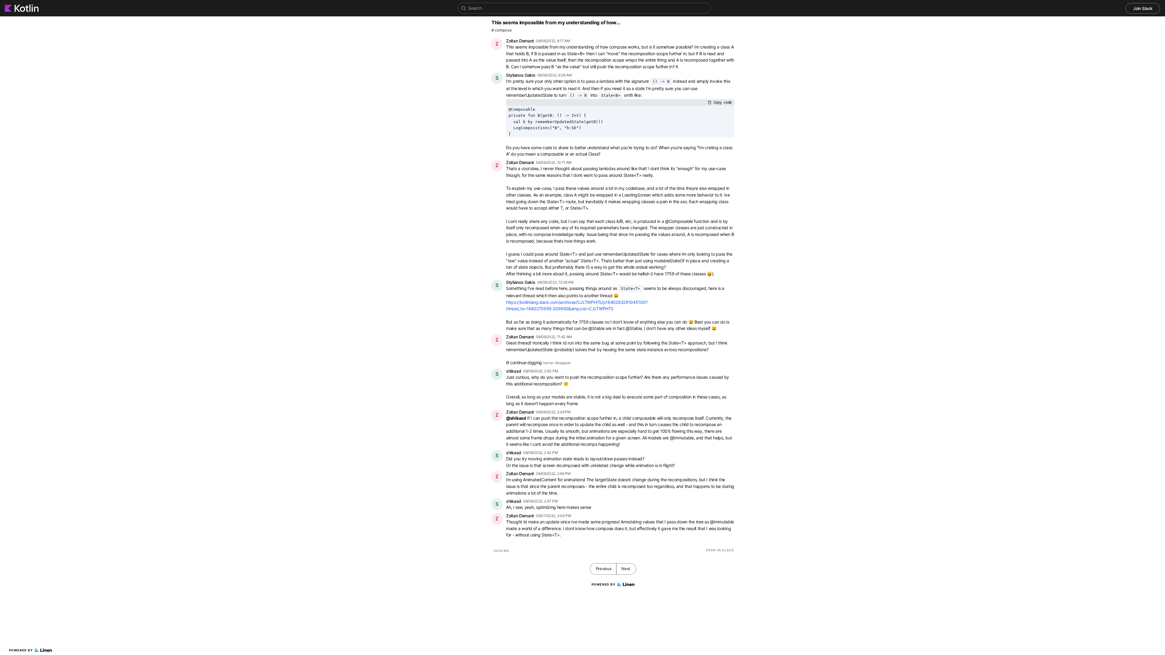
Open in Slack (720, 550)
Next (625, 568)
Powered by (21, 650)
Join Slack (1143, 8)
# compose (501, 30)
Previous (604, 568)
